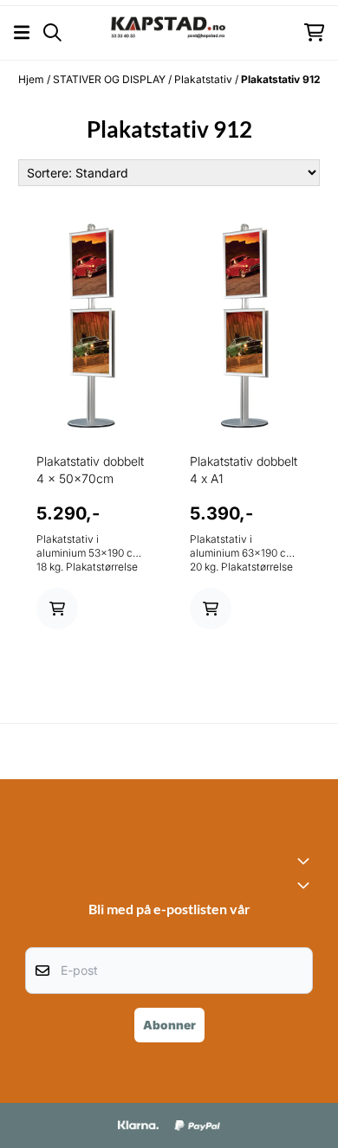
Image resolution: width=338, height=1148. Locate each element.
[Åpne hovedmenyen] (21, 32)
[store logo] (169, 32)
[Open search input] (52, 32)
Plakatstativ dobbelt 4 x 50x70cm (90, 470)
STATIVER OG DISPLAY (110, 79)
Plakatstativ (204, 79)
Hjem (32, 79)
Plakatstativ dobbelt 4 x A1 (243, 470)
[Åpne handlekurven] (314, 32)
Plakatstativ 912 (281, 79)
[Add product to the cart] (57, 608)
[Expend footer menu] (306, 885)
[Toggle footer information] (306, 860)
